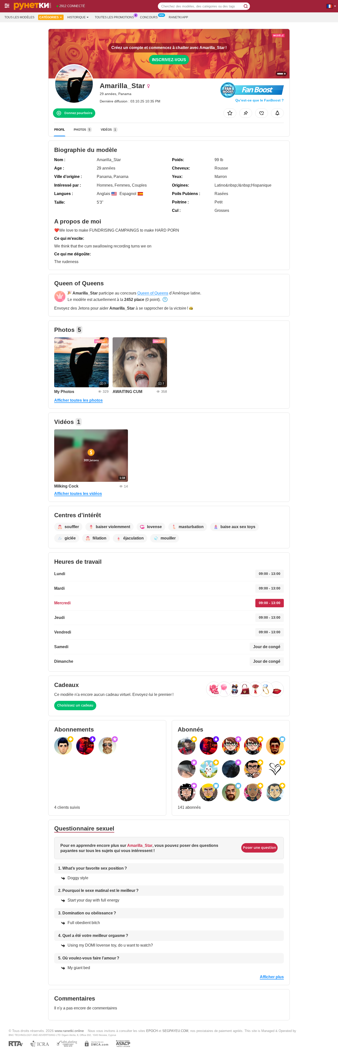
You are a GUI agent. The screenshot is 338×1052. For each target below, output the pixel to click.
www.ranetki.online (69, 1031)
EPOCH (152, 1031)
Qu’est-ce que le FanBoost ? (259, 100)
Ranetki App (178, 17)
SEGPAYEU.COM (175, 1031)
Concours (149, 17)
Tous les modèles (19, 17)
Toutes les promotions (114, 17)
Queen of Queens (152, 293)
